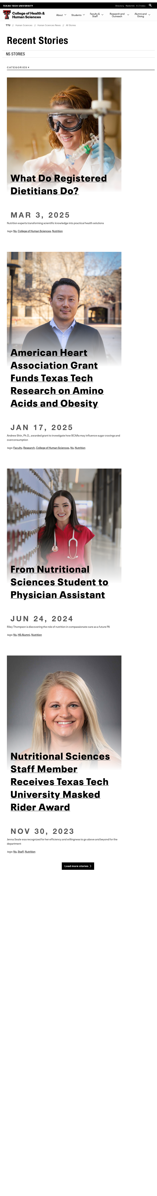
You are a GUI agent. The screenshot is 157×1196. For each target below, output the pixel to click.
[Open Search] (150, 5)
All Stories (71, 25)
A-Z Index (141, 5)
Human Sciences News (49, 25)
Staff (21, 851)
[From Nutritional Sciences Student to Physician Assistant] (78, 526)
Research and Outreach (117, 15)
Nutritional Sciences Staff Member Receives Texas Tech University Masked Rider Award (60, 780)
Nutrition (57, 231)
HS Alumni (24, 634)
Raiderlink (130, 5)
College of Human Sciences (34, 231)
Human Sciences (23, 25)
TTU (8, 25)
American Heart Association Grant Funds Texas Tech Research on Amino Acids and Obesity (57, 376)
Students (76, 15)
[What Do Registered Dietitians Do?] (78, 134)
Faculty (17, 447)
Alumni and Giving (141, 15)
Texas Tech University (18, 5)
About (59, 15)
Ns (15, 231)
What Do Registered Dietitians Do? (59, 183)
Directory (119, 5)
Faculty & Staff (95, 15)
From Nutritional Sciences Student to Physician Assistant (60, 580)
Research (29, 447)
